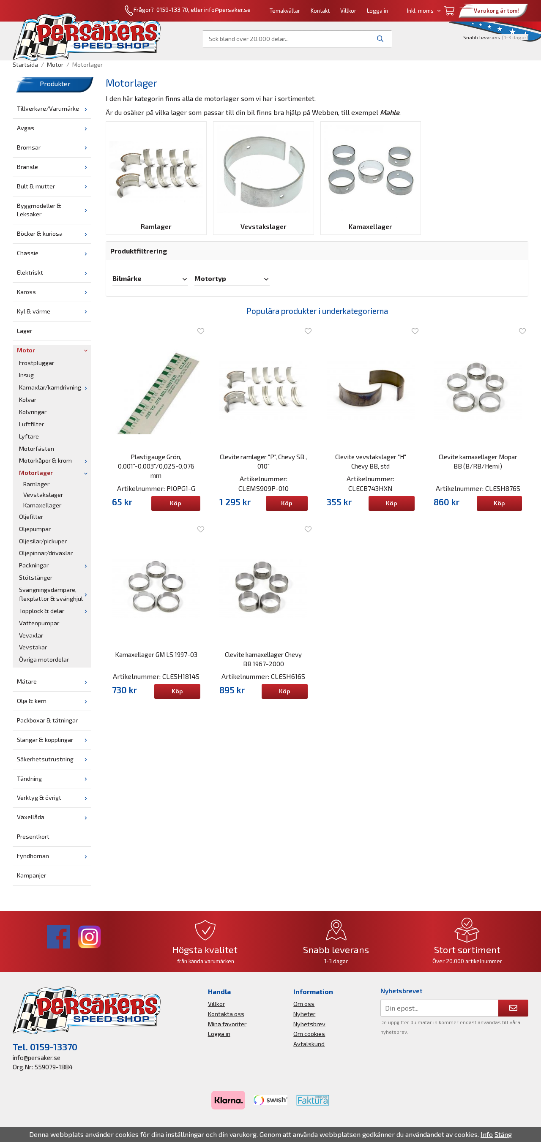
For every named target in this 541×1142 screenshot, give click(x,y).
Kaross (26, 291)
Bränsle (27, 166)
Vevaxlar (31, 635)
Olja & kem (31, 700)
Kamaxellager (42, 505)
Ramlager (36, 484)
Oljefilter (31, 516)
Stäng (503, 1134)
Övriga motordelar (44, 659)
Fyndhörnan (33, 855)
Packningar (34, 565)
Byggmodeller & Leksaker (39, 210)
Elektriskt (30, 272)
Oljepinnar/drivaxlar (46, 552)
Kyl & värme (33, 311)
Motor (26, 350)
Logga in (377, 10)
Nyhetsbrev (309, 1024)
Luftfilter (31, 424)
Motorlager (36, 472)
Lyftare (29, 436)
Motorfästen (36, 448)
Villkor (348, 10)
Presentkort (33, 836)
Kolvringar (32, 411)
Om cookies (309, 1033)
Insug (26, 375)
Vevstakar (33, 647)
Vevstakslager (43, 494)
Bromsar (29, 147)
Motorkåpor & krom (45, 460)
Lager (24, 330)
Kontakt (320, 10)
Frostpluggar (36, 362)
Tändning (29, 778)
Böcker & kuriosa (40, 233)
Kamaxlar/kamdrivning (50, 387)
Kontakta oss (226, 1013)
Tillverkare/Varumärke (48, 108)
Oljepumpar (35, 528)
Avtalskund (309, 1043)
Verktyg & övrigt (39, 797)
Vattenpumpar (39, 623)
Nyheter (304, 1013)
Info (487, 1134)
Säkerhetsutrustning (45, 759)
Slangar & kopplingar (45, 739)
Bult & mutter (36, 186)
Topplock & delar (41, 610)
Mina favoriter (227, 1024)
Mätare (27, 681)
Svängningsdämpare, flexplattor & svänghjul (51, 594)
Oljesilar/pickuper (43, 541)
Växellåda (30, 816)
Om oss (303, 1003)
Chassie (27, 252)
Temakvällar (285, 10)
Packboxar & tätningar (47, 720)
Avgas (25, 127)
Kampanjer (31, 875)
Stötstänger (35, 577)
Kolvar (27, 399)
